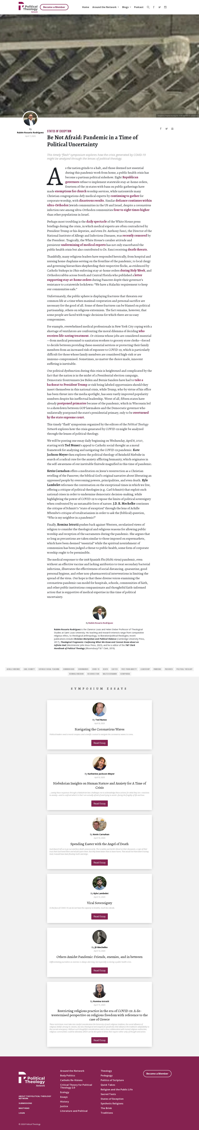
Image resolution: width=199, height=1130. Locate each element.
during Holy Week (132, 270)
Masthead (24, 1108)
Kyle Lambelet (101, 893)
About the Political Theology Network (35, 1097)
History (64, 1101)
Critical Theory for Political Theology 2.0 (76, 1086)
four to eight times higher (131, 210)
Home (85, 7)
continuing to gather (125, 196)
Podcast (138, 7)
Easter (115, 669)
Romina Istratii (101, 1001)
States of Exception (59, 131)
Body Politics (67, 1075)
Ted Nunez (101, 719)
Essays (64, 1097)
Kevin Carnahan (101, 834)
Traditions (107, 1112)
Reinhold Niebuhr (76, 674)
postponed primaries (71, 403)
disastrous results (91, 200)
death (105, 669)
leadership (145, 669)
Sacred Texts (108, 1094)
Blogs (125, 7)
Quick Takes (108, 1084)
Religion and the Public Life (117, 1089)
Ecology (64, 1092)
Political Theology (184, 669)
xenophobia (125, 674)
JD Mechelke (101, 947)
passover (169, 669)
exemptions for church (71, 191)
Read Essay (100, 743)
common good (68, 669)
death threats (137, 249)
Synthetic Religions (112, 1103)
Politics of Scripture (112, 1080)
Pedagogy (106, 1075)
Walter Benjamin (110, 674)
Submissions (25, 1103)
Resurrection (93, 674)
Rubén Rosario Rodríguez (30, 132)
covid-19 (95, 669)
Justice (64, 1106)
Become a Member (54, 7)
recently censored (135, 235)
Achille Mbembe (13, 669)
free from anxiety (129, 669)
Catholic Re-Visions (71, 1080)
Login (22, 1113)
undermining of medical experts (83, 245)
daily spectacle (96, 221)
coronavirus (83, 669)
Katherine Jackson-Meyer (101, 773)
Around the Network (104, 7)
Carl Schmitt (29, 669)
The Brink (106, 1108)
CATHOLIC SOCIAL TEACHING (49, 669)
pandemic (157, 669)
